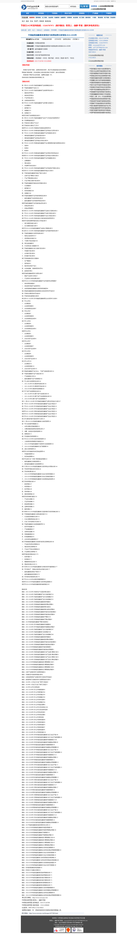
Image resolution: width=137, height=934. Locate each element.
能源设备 (48, 21)
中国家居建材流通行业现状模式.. (100, 78)
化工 (33, 30)
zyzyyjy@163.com (69, 920)
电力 (23, 21)
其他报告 (113, 17)
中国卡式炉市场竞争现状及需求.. (100, 85)
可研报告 (54, 13)
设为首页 (96, 1)
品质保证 (65, 918)
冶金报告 (50, 17)
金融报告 (63, 17)
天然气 (36, 21)
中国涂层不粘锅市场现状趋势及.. (100, 101)
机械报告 (57, 17)
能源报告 (32, 17)
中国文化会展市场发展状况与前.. (100, 71)
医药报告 (38, 17)
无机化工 (39, 30)
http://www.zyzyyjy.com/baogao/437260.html (43, 913)
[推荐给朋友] (67, 39)
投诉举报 (76, 918)
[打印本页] (58, 39)
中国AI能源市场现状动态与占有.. (101, 105)
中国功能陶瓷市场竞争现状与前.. (100, 73)
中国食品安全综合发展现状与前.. (100, 76)
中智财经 (109, 13)
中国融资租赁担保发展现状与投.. (100, 99)
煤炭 (27, 21)
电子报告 (106, 17)
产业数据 (95, 13)
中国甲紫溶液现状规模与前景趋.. (100, 112)
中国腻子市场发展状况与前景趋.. (100, 103)
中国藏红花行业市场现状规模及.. (100, 80)
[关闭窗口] (76, 39)
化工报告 (44, 17)
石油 (31, 21)
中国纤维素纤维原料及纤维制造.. (100, 110)
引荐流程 (60, 918)
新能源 (41, 21)
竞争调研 (54, 30)
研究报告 (41, 13)
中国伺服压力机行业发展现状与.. (100, 69)
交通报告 (69, 17)
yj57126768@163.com (81, 920)
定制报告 (82, 13)
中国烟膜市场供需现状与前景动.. (100, 92)
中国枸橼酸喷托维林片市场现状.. (100, 94)
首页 (27, 13)
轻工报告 (81, 17)
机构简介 (54, 918)
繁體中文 (113, 1)
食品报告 (75, 17)
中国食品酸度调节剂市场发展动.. (100, 108)
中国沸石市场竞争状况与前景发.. (100, 87)
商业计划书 (68, 13)
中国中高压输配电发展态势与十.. (100, 89)
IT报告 (94, 17)
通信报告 (100, 17)
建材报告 (88, 17)
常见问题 (82, 918)
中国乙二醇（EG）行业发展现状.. (101, 96)
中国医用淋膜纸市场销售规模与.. (100, 82)
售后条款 (71, 918)
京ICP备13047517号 (76, 926)
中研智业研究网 (47, 39)
